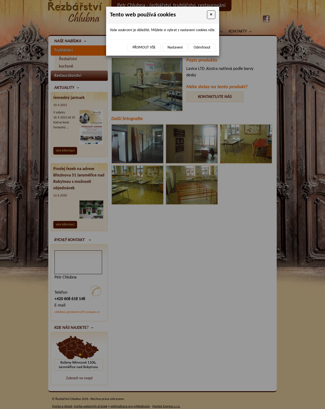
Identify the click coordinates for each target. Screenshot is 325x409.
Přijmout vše (144, 47)
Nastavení (175, 47)
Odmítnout (202, 47)
